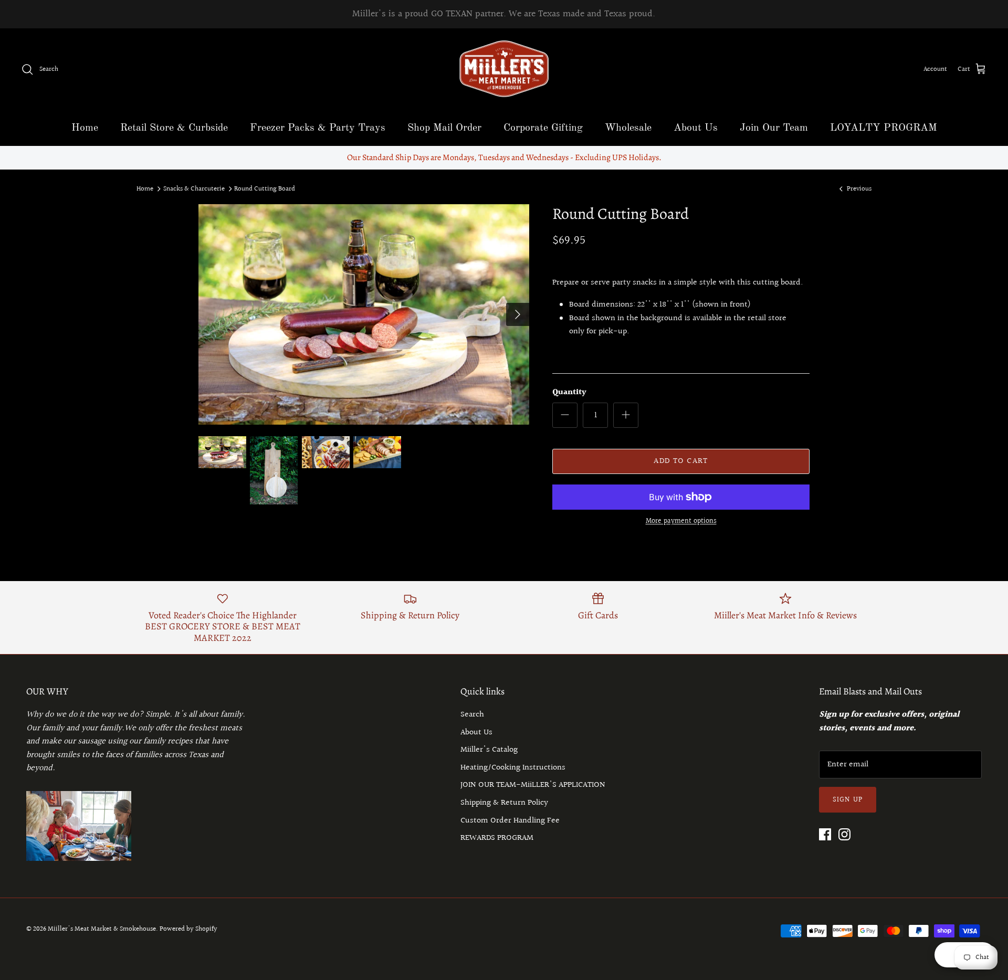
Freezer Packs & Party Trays (317, 128)
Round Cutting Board (264, 188)
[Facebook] (825, 834)
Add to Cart (681, 461)
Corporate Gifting (543, 128)
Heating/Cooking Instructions (512, 767)
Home (84, 128)
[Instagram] (844, 834)
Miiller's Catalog (489, 749)
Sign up (848, 800)
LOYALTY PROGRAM (883, 128)
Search (472, 714)
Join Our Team (774, 128)
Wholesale (628, 128)
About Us (696, 128)
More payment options (681, 521)
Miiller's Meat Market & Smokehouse (102, 929)
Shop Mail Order (444, 128)
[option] (363, 314)
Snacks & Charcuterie (194, 188)
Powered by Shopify (188, 929)
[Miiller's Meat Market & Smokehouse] (504, 69)
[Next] (517, 314)
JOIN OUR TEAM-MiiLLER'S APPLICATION (532, 785)
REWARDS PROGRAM (496, 838)
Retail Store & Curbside (174, 128)
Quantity (569, 392)
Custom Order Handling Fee (510, 820)
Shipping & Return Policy (504, 802)
